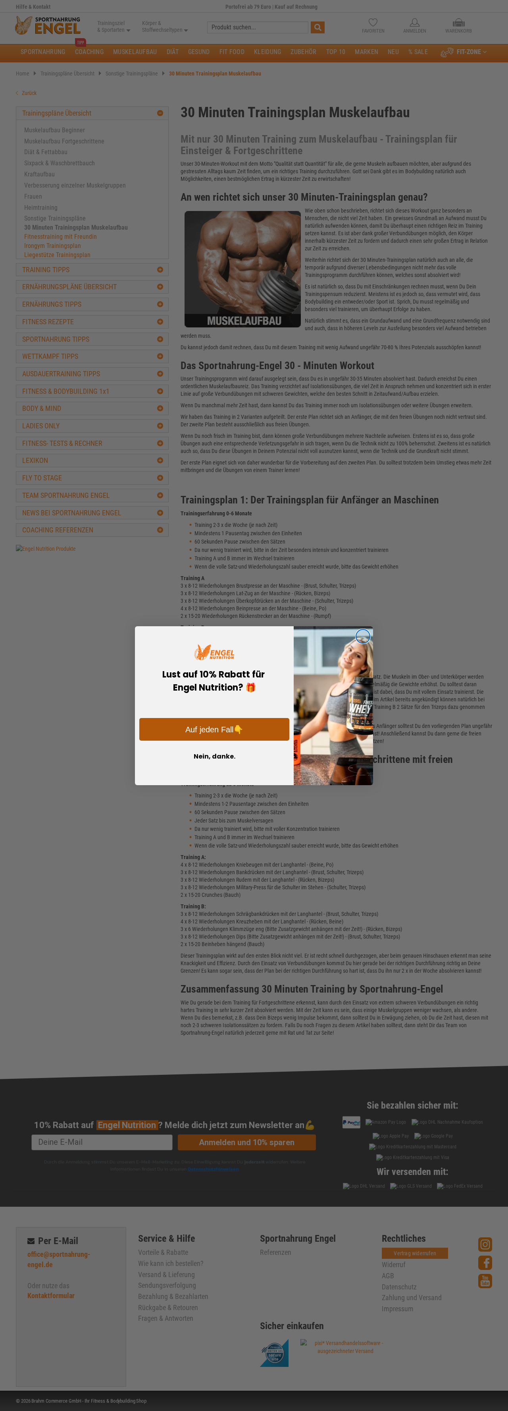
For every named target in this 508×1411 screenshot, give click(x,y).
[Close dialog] (363, 636)
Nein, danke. (214, 756)
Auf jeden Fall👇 (214, 729)
